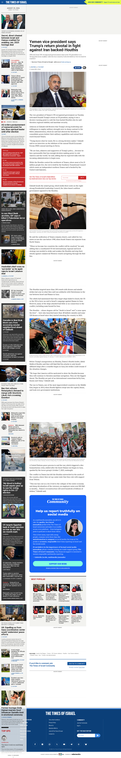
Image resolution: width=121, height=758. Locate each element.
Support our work (58, 563)
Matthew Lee (7, 569)
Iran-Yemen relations (73, 653)
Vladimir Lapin (4, 742)
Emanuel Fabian (6, 222)
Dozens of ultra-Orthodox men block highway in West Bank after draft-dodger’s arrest (13, 346)
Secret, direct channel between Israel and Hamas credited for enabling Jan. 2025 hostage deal (11, 40)
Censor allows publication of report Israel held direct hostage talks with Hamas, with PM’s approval (18, 80)
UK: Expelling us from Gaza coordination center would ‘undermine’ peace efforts (13, 631)
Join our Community (95, 2)
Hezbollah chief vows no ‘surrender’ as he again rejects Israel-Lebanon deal (12, 270)
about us (51, 725)
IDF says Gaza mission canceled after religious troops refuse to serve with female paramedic (38, 597)
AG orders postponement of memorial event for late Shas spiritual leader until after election (13, 128)
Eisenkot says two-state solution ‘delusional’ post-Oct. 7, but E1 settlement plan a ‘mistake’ (64, 619)
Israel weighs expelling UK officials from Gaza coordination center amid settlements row (18, 654)
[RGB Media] (62, 754)
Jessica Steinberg (7, 717)
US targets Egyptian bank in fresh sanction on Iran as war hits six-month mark (13, 528)
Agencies (5, 276)
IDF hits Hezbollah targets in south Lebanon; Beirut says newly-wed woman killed (18, 294)
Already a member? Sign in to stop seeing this (58, 568)
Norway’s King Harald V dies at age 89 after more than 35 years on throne (51, 618)
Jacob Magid (7, 578)
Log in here (82, 667)
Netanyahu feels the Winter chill (38, 617)
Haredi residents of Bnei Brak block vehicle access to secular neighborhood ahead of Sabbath (13, 183)
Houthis (65, 653)
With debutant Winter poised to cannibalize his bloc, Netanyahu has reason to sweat (16, 428)
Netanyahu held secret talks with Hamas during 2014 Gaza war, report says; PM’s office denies (17, 93)
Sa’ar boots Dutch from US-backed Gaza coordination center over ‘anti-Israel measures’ (17, 668)
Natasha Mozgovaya (9, 495)
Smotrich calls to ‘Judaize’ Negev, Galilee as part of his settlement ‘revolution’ (18, 441)
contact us (51, 734)
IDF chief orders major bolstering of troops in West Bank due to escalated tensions (17, 239)
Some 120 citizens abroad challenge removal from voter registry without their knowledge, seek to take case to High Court (13, 500)
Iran (40, 655)
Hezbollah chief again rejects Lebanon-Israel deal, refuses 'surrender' (11, 173)
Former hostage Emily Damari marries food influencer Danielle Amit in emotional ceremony (12, 711)
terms (80, 180)
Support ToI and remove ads (112, 2)
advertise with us (53, 728)
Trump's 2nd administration (49, 655)
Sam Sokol (11, 433)
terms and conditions (54, 719)
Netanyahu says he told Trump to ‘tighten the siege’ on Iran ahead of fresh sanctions (12, 594)
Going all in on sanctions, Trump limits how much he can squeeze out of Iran (76, 619)
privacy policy (52, 722)
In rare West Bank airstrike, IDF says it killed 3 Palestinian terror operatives (13, 217)
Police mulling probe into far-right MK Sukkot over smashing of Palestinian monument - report (13, 154)
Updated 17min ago (12, 122)
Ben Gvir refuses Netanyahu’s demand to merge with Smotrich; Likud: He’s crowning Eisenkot (64, 597)
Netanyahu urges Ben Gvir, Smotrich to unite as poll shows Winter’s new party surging (51, 596)
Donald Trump (34, 655)
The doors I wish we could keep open (12, 746)
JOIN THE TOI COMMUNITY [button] (77, 663)
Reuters (33, 67)
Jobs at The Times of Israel (56, 731)
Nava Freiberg (6, 589)
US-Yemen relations (57, 653)
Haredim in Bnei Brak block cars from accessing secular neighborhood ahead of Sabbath (12, 325)
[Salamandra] (76, 754)
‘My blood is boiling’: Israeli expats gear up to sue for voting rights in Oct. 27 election (13, 488)
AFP (23, 299)
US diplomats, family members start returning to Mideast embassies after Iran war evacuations (13, 565)
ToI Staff (41, 67)
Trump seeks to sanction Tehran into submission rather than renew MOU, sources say (76, 596)
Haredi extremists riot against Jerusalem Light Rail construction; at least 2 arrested (13, 355)
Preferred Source (66, 62)
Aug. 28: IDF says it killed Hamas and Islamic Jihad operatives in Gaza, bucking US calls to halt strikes (17, 66)
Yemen (49, 653)
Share (78, 67)
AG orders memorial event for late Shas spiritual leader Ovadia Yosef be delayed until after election (13, 164)
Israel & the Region (41, 653)
